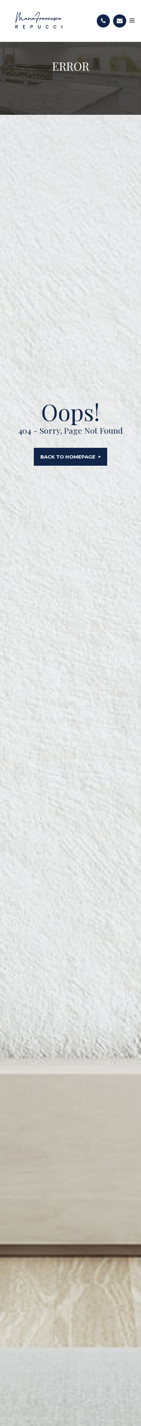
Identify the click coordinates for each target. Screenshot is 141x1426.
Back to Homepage (67, 457)
